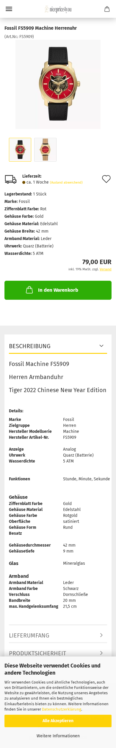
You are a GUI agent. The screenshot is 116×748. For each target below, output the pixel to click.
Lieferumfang (29, 635)
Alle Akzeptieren (58, 720)
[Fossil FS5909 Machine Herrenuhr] (58, 84)
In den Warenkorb (58, 290)
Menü (9, 9)
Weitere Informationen (58, 735)
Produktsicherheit (37, 653)
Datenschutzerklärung (61, 709)
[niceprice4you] (58, 9)
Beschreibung (30, 346)
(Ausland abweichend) (66, 182)
